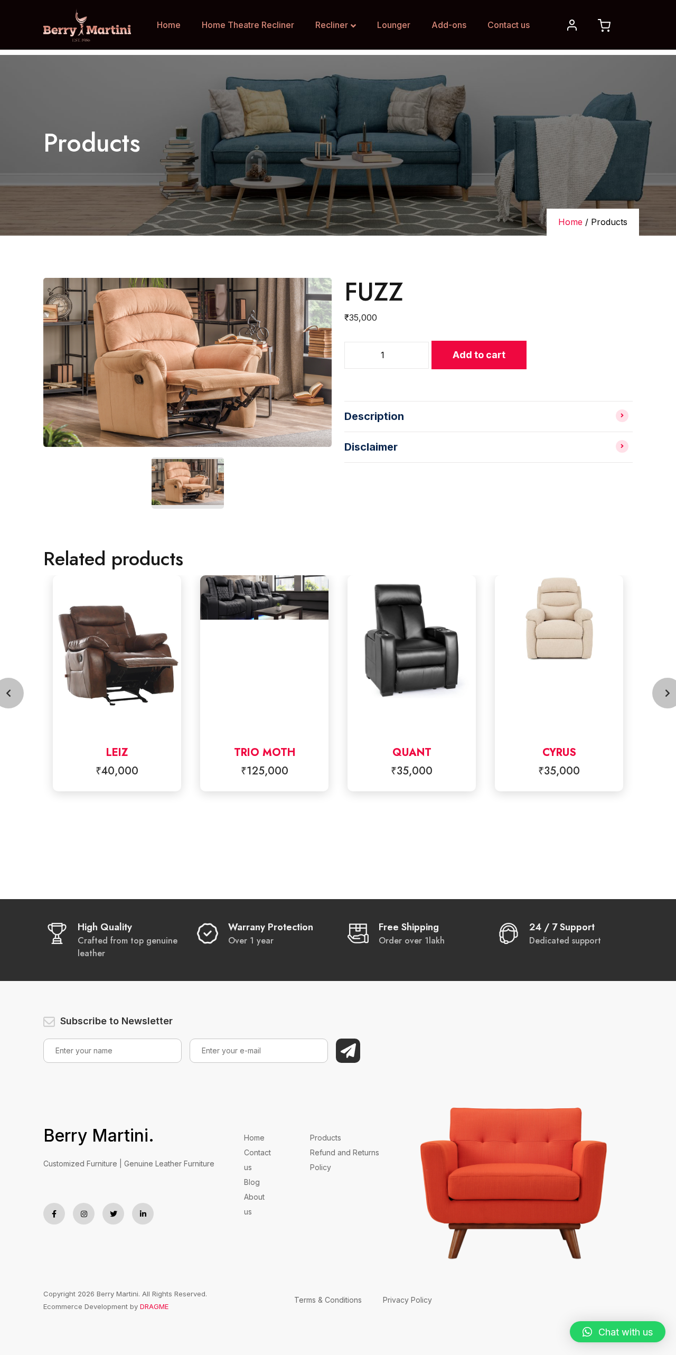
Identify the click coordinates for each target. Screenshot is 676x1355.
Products (325, 1137)
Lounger (393, 25)
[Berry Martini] (87, 24)
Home (169, 25)
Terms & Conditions (328, 1299)
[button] (617, 1331)
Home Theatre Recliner (248, 25)
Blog (252, 1182)
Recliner (331, 25)
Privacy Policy (407, 1299)
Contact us (508, 25)
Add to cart (479, 354)
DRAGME (154, 1306)
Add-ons (448, 25)
